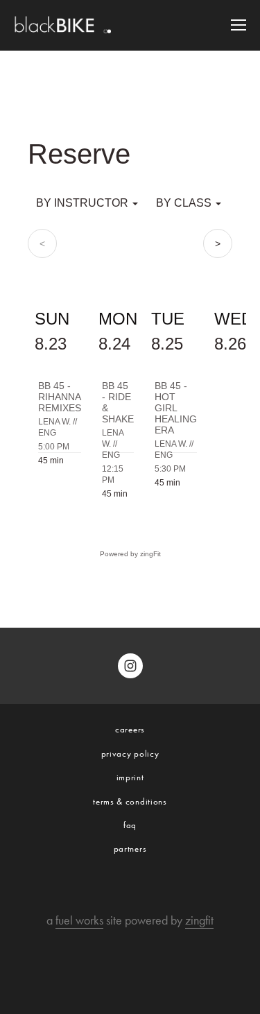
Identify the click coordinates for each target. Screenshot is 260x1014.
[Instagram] (130, 665)
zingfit (199, 920)
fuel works (79, 920)
